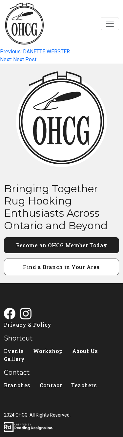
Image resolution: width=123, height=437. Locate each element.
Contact (51, 385)
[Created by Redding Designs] (61, 427)
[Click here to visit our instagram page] (28, 314)
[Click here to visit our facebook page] (12, 314)
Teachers (84, 385)
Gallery (14, 358)
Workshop (48, 350)
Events (14, 350)
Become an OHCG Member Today (61, 245)
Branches (17, 385)
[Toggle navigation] (110, 23)
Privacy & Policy (27, 324)
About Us (85, 350)
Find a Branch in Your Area (61, 266)
